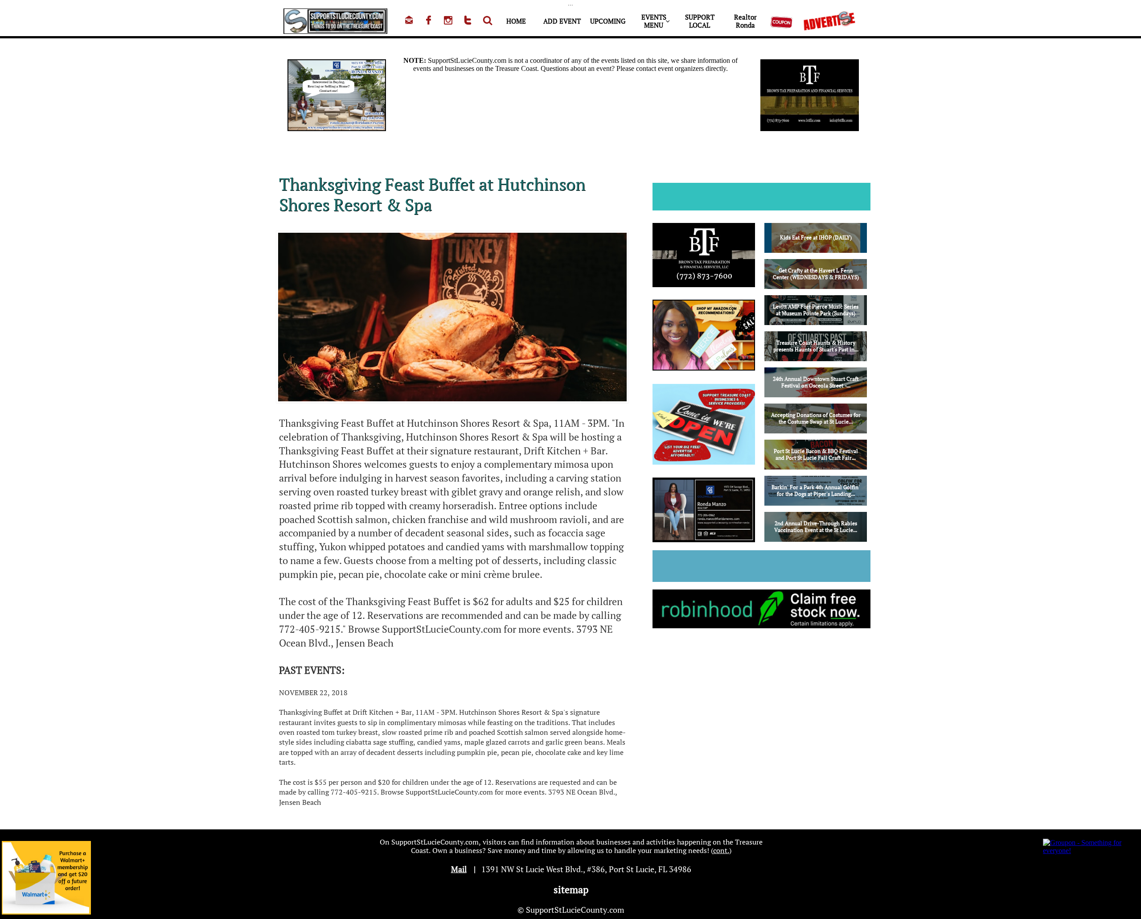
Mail (459, 869)
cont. (721, 850)
